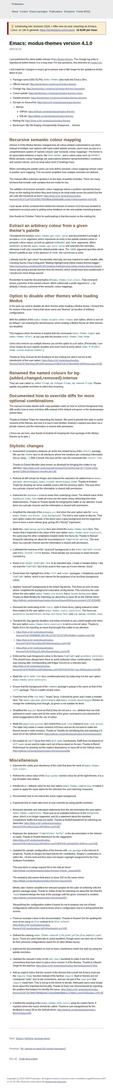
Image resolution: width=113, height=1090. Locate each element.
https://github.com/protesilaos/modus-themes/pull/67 (40, 898)
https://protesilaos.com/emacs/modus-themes (53, 84)
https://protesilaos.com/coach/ (57, 30)
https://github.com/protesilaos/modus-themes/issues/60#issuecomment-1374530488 (56, 600)
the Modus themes (63, 59)
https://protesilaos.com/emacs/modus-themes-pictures (59, 98)
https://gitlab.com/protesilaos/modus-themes (50, 116)
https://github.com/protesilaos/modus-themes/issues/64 (72, 734)
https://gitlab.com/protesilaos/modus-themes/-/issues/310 (42, 881)
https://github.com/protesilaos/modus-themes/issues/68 (41, 751)
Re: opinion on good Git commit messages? (43, 1048)
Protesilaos (18, 4)
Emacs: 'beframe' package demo (33, 1038)
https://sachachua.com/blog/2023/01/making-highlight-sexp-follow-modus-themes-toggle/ (55, 266)
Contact (24, 11)
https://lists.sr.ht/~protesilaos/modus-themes (47, 120)
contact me (96, 62)
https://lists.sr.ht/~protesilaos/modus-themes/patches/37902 (66, 965)
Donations (69, 11)
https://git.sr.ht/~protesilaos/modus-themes (59, 102)
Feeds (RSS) (83, 11)
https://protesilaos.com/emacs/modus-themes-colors (56, 93)
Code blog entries (28, 1059)
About (15, 11)
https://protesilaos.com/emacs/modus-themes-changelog (55, 89)
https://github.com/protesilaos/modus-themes (51, 111)
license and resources (56, 1081)
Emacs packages (39, 11)
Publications (55, 11)
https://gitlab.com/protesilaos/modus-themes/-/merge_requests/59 (46, 870)
